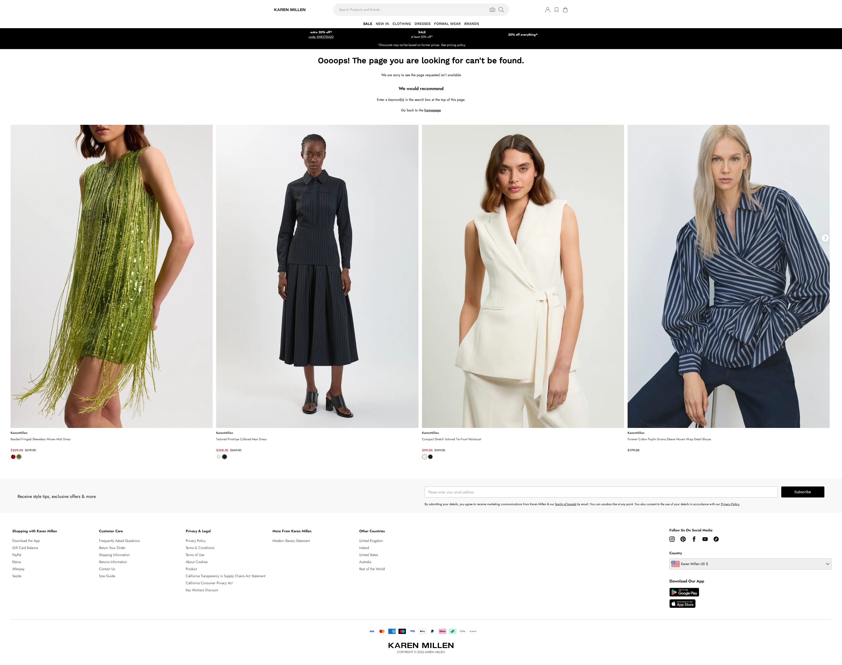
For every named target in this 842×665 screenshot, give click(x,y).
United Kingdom (371, 540)
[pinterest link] (683, 539)
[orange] (13, 456)
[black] (430, 456)
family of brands (565, 504)
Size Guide (107, 575)
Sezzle (16, 575)
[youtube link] (705, 539)
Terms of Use (195, 554)
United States (368, 554)
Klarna (16, 561)
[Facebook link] (694, 539)
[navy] (224, 456)
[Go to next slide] (825, 237)
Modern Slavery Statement (291, 540)
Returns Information (113, 561)
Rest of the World (372, 568)
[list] (421, 294)
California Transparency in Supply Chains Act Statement (225, 575)
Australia (365, 561)
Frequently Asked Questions (119, 540)
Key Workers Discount (202, 590)
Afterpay (18, 568)
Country (675, 553)
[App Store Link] (684, 598)
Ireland (364, 547)
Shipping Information (114, 554)
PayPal (16, 554)
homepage (432, 110)
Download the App (26, 540)
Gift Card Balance (25, 547)
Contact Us (107, 568)
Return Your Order (112, 547)
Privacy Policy (196, 540)
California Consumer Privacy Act (209, 583)
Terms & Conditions (200, 547)
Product (191, 568)
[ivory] (218, 456)
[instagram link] (672, 539)
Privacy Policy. (730, 504)
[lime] (19, 456)
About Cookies (197, 561)
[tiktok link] (716, 539)
